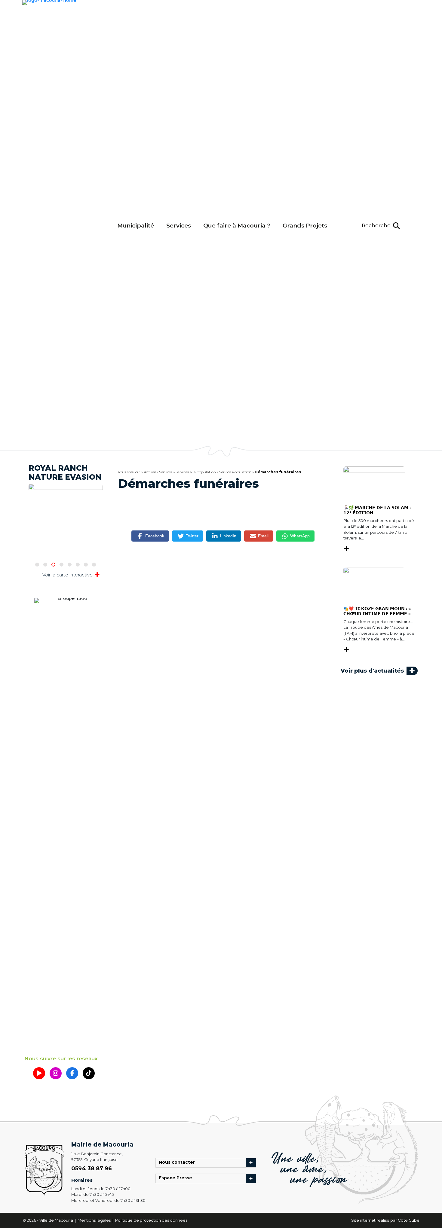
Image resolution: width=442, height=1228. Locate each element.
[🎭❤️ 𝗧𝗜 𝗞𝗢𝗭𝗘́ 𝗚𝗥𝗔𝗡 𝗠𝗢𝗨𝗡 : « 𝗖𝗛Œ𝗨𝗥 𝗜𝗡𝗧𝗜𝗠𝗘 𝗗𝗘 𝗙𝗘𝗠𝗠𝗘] (374, 584)
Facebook (154, 535)
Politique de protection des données (151, 1220)
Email (263, 535)
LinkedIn (228, 535)
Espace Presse (177, 1178)
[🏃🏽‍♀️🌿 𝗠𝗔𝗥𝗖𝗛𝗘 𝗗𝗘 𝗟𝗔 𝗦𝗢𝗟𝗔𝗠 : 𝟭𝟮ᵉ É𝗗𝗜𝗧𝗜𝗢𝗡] (374, 483)
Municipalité (135, 225)
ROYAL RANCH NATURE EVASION (65, 472)
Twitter (192, 535)
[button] (380, 225)
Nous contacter (178, 1162)
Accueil (150, 472)
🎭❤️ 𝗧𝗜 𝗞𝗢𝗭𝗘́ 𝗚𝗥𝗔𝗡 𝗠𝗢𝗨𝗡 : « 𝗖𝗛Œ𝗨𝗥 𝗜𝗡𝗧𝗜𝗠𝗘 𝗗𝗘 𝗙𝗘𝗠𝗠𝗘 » (377, 611)
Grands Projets (305, 225)
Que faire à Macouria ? (236, 225)
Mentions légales (95, 1220)
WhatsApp (300, 535)
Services (178, 225)
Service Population (235, 472)
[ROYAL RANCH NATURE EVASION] (66, 494)
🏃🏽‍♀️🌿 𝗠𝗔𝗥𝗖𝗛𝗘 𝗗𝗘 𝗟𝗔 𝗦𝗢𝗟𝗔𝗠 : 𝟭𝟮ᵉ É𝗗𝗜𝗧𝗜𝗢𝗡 (377, 510)
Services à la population (196, 472)
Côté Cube (408, 1220)
